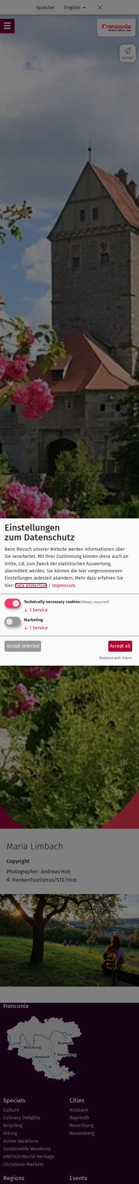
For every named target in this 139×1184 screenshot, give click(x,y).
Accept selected (22, 646)
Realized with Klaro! (115, 658)
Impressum (63, 585)
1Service (36, 610)
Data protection (31, 585)
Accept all (120, 646)
